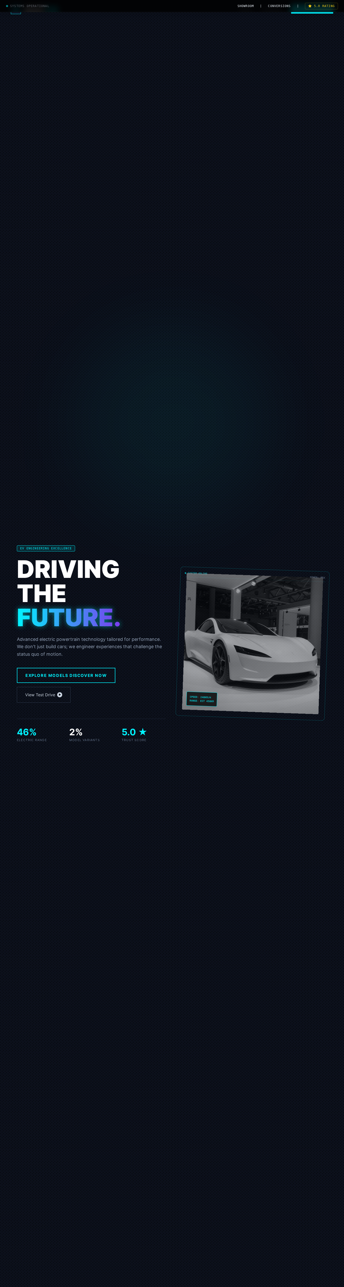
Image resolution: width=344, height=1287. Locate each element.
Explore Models (66, 675)
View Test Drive (40, 694)
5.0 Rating (324, 6)
